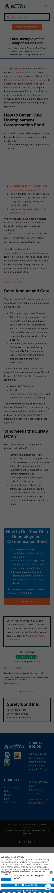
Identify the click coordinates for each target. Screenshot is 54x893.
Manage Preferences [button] (27, 890)
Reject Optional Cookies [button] (27, 885)
